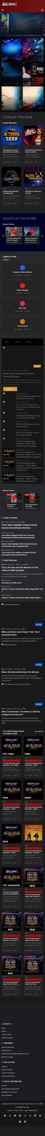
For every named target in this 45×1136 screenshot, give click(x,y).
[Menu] (3, 9)
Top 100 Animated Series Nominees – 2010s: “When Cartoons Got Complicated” (26, 443)
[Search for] (42, 9)
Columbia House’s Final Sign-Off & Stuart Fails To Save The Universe (11, 152)
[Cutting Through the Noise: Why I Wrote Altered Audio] (12, 74)
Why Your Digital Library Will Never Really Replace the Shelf (12, 108)
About (4, 1028)
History (4, 1031)
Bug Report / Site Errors (9, 1092)
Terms (21, 1110)
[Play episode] (18, 142)
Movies (17, 342)
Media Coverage (7, 1057)
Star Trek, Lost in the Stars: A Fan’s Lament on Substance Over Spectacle (28, 407)
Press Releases (7, 1095)
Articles (6, 40)
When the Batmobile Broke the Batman (20, 672)
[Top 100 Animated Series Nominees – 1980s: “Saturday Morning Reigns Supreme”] (9, 477)
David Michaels (9, 370)
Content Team (6, 1034)
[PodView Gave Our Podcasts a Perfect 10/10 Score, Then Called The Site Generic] (33, 74)
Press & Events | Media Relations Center (15, 1054)
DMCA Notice (33, 1110)
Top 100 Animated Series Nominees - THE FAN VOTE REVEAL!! (33, 852)
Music (29, 342)
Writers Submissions (8, 1076)
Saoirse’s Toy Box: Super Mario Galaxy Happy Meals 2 (21, 598)
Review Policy (6, 1050)
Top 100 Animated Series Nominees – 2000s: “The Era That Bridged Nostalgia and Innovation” (28, 454)
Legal (26, 1110)
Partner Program (7, 1038)
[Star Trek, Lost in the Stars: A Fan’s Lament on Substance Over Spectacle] (4, 402)
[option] (22, 24)
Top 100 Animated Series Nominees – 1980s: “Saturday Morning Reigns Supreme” (27, 478)
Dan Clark (6, 522)
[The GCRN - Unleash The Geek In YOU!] (9, 3)
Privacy (16, 1110)
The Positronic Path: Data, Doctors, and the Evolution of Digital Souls (33, 152)
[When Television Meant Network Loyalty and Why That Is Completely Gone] (12, 50)
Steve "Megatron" (8, 629)
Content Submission (8, 1073)
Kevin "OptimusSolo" (9, 564)
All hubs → (6, 260)
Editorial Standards (8, 1047)
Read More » (10, 389)
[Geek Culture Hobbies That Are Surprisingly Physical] (4, 430)
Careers (4, 1066)
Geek (7, 342)
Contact (4, 1085)
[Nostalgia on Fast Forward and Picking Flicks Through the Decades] (33, 50)
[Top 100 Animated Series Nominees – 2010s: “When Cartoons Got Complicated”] (4, 439)
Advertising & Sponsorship (10, 1089)
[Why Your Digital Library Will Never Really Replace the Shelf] (12, 98)
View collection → (39, 732)
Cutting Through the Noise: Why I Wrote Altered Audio (10, 84)
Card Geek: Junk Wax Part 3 (12, 583)
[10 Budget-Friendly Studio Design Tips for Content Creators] (4, 413)
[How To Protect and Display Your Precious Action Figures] (4, 394)
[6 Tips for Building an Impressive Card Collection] (4, 422)
